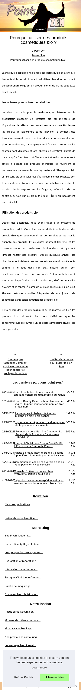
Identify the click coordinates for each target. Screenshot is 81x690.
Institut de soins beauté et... (21, 518)
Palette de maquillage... (19, 585)
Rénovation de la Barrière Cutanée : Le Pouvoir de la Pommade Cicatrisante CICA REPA (38, 434)
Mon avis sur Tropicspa (18, 628)
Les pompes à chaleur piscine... (24, 552)
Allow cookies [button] (55, 677)
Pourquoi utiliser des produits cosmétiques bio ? (38, 59)
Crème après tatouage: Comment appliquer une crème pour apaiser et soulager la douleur (15, 366)
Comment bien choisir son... (21, 594)
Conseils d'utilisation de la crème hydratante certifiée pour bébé (33, 472)
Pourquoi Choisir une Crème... (23, 577)
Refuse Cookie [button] (23, 677)
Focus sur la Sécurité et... (20, 611)
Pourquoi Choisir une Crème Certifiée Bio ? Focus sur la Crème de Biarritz (38, 445)
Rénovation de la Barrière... (21, 569)
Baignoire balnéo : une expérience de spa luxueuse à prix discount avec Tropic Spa (38, 482)
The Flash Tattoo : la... (18, 535)
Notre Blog (38, 55)
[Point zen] (40, 16)
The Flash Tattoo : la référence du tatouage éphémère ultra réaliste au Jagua (39, 393)
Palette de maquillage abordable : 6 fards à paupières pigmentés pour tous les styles (39, 454)
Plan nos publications (17, 504)
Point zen (39, 50)
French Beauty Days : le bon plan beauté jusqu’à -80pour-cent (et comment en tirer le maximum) (39, 404)
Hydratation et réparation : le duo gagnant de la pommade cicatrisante (40, 423)
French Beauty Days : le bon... (23, 544)
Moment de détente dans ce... (22, 620)
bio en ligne (49, 195)
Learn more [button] (39, 667)
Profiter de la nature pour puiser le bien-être (61, 363)
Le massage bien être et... (20, 645)
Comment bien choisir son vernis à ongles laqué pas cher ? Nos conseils (39, 463)
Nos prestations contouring (21, 636)
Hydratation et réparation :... (21, 560)
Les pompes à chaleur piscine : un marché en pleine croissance (35, 414)
